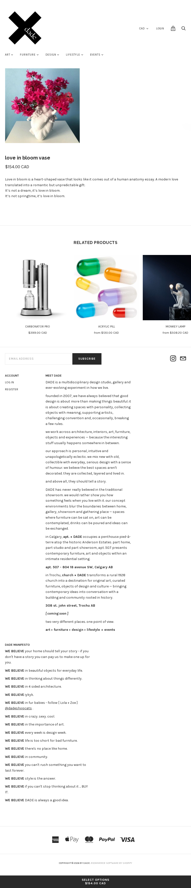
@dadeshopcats (18, 708)
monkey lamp (175, 326)
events (95, 54)
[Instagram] (173, 358)
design (51, 54)
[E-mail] (183, 358)
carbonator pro (37, 326)
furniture (27, 54)
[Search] (183, 30)
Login (160, 28)
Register (11, 389)
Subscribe (87, 358)
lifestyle (73, 54)
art (7, 54)
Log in (9, 382)
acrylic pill (106, 326)
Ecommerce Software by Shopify (111, 863)
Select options (95, 881)
